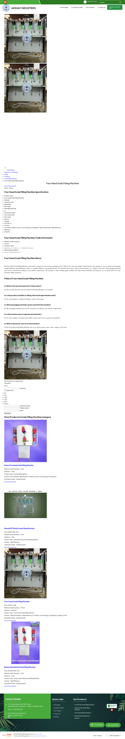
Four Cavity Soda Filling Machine (16, 602)
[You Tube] (5, 3)
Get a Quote (116, 7)
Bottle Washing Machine (82, 716)
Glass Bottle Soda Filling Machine (82, 708)
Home (6, 174)
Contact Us (102, 7)
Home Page (64, 7)
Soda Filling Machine (10, 179)
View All (77, 718)
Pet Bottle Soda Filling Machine (84, 705)
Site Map (56, 716)
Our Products (90, 7)
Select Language (114, 735)
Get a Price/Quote (10, 186)
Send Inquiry (10, 170)
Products (7, 176)
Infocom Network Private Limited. (37, 736)
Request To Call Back (11, 172)
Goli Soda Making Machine (83, 713)
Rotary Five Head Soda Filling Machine (19, 465)
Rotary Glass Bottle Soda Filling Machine (19, 667)
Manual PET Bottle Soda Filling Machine (19, 528)
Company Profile (77, 7)
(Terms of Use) (38, 734)
